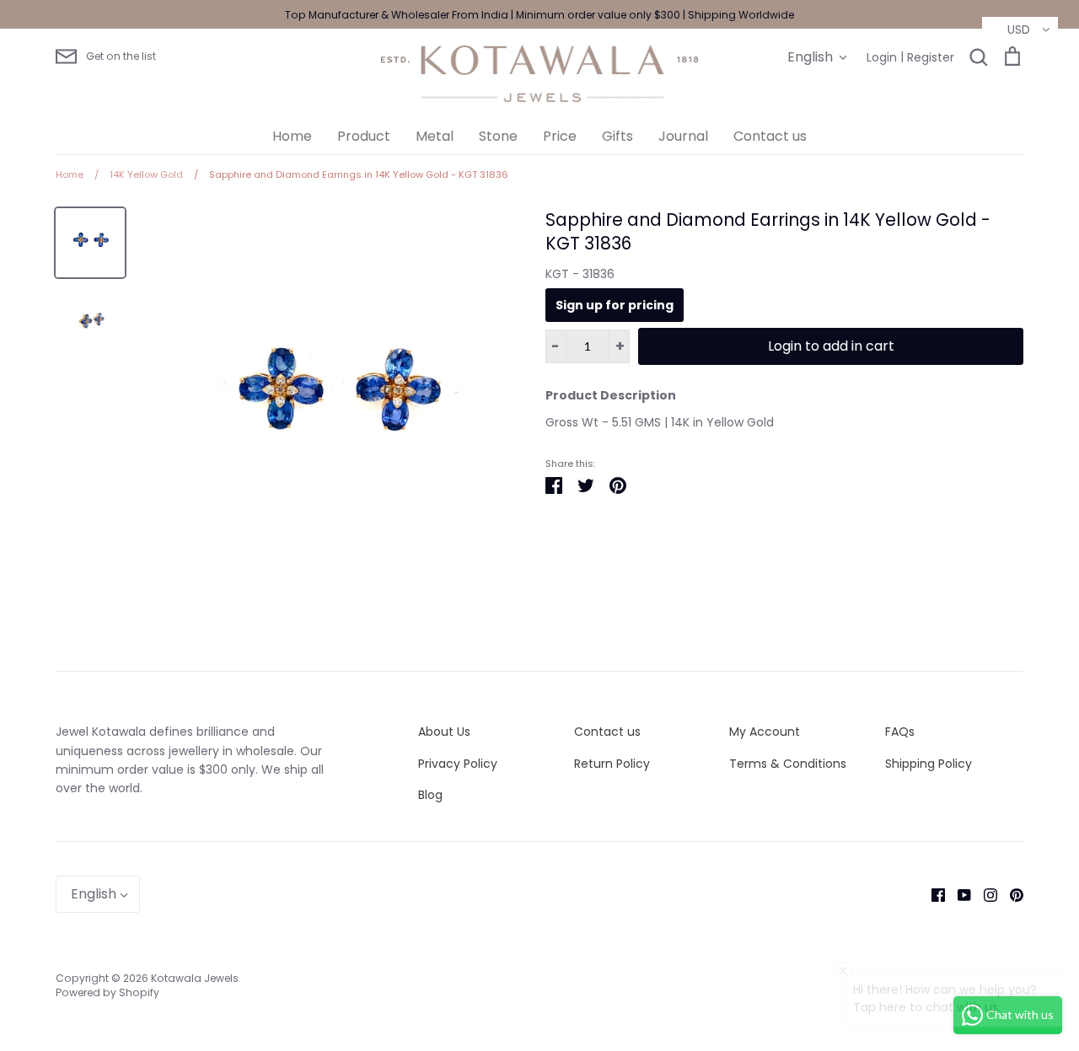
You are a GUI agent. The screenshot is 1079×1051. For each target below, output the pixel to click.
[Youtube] (958, 894)
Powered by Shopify (107, 992)
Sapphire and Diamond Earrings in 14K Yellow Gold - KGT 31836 (767, 231)
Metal (435, 136)
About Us (444, 731)
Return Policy (612, 763)
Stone (498, 136)
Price (560, 136)
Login (882, 57)
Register (930, 57)
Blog (430, 794)
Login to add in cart (831, 346)
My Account (764, 731)
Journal (683, 136)
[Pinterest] (1010, 894)
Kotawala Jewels (195, 978)
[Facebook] (932, 894)
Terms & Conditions (787, 763)
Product (363, 136)
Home (292, 136)
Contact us (770, 136)
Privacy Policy (457, 763)
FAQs (900, 731)
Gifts (617, 136)
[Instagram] (984, 894)
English (810, 57)
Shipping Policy (928, 763)
